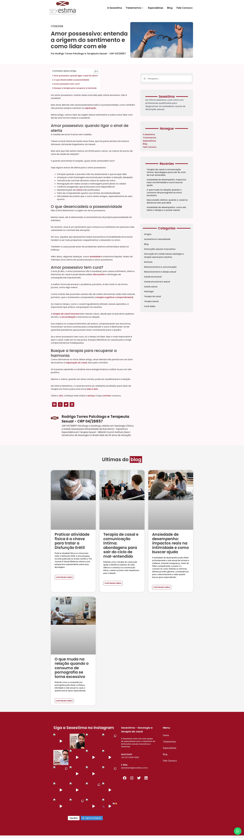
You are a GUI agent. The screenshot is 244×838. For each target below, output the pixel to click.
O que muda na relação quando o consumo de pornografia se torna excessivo (164, 192)
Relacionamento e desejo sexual (160, 271)
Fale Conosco (184, 7)
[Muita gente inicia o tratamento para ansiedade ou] (77, 790)
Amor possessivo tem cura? (67, 84)
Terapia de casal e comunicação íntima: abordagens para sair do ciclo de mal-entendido (166, 172)
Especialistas (155, 7)
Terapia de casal (152, 296)
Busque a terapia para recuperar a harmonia (75, 88)
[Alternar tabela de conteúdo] (95, 71)
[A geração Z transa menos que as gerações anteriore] (77, 806)
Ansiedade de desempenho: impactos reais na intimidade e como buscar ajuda (166, 182)
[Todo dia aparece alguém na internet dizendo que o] (60, 806)
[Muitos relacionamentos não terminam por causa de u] (77, 741)
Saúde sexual (150, 286)
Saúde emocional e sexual (157, 281)
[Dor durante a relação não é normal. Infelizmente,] (109, 757)
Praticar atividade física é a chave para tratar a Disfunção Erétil (72, 541)
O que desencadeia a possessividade (71, 80)
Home (166, 735)
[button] (237, 831)
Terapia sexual (151, 301)
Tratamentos (133, 7)
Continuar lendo (64, 577)
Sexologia (149, 291)
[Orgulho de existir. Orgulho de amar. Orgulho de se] (60, 790)
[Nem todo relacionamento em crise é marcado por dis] (93, 757)
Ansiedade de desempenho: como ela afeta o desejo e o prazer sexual (166, 209)
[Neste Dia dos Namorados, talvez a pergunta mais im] (109, 790)
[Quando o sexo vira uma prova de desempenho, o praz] (109, 741)
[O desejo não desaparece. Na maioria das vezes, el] (60, 773)
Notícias (148, 262)
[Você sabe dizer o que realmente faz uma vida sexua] (77, 757)
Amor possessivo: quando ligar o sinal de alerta (76, 75)
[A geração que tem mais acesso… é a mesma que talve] (93, 806)
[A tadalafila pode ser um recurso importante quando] (60, 757)
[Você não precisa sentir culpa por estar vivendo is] (77, 773)
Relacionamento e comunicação (160, 267)
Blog (170, 7)
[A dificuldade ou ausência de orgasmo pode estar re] (60, 741)
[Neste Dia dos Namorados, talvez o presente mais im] (93, 790)
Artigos (147, 234)
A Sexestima (114, 7)
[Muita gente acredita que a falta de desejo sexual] (93, 773)
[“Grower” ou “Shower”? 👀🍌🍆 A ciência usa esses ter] (109, 806)
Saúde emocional (153, 276)
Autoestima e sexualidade (157, 239)
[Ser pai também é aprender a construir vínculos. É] (93, 741)
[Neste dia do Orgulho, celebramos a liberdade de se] (109, 773)
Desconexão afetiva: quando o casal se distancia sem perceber (167, 201)
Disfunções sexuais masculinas (160, 249)
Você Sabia (149, 306)
